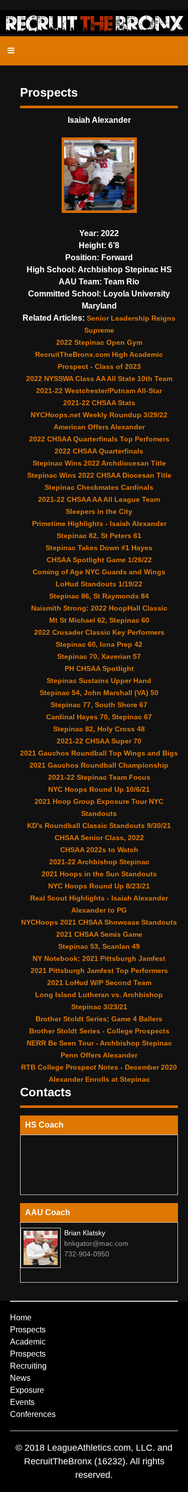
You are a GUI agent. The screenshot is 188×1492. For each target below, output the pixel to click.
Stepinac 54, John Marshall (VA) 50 (99, 693)
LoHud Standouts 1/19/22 (99, 584)
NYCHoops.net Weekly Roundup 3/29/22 (99, 415)
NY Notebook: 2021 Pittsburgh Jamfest (99, 958)
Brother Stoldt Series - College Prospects (99, 1031)
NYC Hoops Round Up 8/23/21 (99, 886)
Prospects (28, 1329)
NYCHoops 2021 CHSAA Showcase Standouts (99, 922)
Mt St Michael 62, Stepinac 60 (99, 620)
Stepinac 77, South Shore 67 (99, 705)
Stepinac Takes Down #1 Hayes (99, 548)
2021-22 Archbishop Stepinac (99, 862)
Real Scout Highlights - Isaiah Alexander (99, 898)
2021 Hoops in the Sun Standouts (99, 874)
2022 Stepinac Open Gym (99, 342)
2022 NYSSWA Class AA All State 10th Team (99, 379)
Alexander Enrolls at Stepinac (99, 1079)
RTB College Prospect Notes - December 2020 (99, 1067)
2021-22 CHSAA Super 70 (99, 741)
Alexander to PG (99, 910)
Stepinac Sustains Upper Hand (99, 681)
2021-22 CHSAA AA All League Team (99, 499)
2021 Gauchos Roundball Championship (99, 765)
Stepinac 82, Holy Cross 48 (99, 729)
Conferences (33, 1414)
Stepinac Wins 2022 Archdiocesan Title (99, 463)
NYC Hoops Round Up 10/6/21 (99, 789)
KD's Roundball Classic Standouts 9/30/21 (99, 826)
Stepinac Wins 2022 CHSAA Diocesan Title (99, 475)
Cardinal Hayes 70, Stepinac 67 (99, 717)
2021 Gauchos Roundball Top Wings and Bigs (99, 753)
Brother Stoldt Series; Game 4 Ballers (99, 1019)
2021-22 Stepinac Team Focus (99, 777)
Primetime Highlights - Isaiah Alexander (99, 523)
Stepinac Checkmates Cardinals (99, 487)
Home (21, 1317)
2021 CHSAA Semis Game (99, 934)
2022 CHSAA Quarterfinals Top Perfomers (99, 439)
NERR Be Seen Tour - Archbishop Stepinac (99, 1043)
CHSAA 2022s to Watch (99, 850)
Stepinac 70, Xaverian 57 (99, 656)
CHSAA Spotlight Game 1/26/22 (99, 560)
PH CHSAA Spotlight (99, 668)
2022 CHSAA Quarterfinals (99, 451)
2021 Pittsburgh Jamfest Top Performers (99, 970)
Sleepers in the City (99, 511)
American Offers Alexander (99, 427)
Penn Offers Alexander (99, 1055)
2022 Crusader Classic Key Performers (99, 632)
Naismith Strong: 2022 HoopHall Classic (99, 608)
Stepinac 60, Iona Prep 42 (99, 644)
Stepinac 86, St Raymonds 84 (99, 596)
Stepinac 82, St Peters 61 (99, 536)
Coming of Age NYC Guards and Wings (99, 572)
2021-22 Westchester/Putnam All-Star (99, 391)
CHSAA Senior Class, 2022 (99, 838)
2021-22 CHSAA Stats (99, 403)
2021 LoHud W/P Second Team (99, 983)
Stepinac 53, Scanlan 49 (99, 946)
